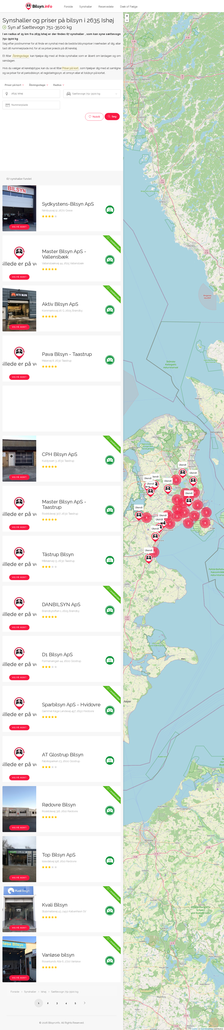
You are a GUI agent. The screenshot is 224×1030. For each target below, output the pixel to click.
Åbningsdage (37, 85)
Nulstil (96, 116)
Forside (68, 6)
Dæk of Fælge (128, 6)
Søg (113, 116)
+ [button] (127, 16)
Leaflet (194, 1028)
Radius (57, 85)
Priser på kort (13, 85)
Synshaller (85, 6)
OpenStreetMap (207, 1028)
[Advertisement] (61, 145)
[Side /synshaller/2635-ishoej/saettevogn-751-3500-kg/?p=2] (84, 1003)
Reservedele (105, 6)
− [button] (127, 20)
